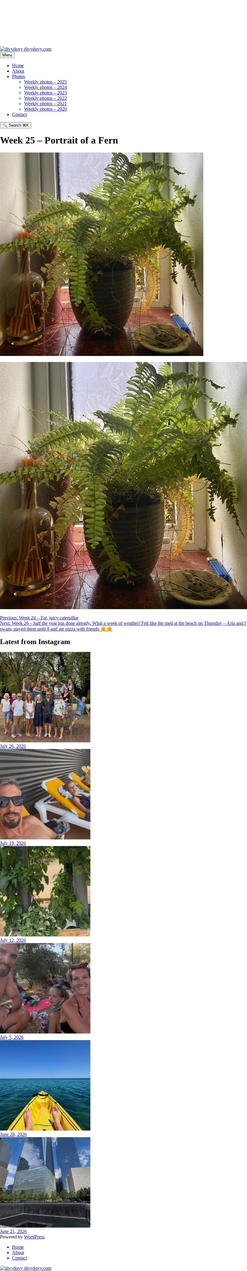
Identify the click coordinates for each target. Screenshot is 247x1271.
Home (18, 65)
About (18, 71)
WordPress (34, 1236)
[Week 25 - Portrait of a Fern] (123, 607)
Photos (18, 76)
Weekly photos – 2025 (45, 81)
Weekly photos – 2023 (45, 92)
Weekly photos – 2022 (45, 98)
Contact (19, 114)
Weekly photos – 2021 (45, 103)
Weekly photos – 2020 (45, 109)
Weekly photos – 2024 (45, 87)
